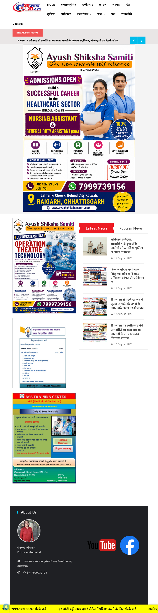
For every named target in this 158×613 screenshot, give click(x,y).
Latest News (96, 228)
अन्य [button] (100, 14)
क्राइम (103, 5)
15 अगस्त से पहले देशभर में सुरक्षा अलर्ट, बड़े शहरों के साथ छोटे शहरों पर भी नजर (127, 304)
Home (51, 5)
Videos (18, 24)
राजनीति (126, 14)
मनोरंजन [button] (83, 14)
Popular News (131, 228)
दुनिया (51, 14)
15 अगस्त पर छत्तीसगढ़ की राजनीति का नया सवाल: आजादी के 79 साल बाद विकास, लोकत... (127, 332)
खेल (113, 14)
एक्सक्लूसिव (68, 5)
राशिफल (66, 14)
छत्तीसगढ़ (87, 5)
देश (128, 5)
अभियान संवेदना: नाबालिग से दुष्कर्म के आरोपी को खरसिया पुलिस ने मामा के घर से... (127, 246)
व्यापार (116, 5)
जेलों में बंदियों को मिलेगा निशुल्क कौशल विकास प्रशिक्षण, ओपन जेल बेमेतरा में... (127, 276)
